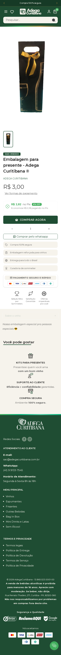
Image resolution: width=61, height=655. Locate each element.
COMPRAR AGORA (32, 219)
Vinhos (10, 496)
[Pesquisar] (53, 20)
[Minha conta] (49, 12)
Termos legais (14, 545)
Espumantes (13, 501)
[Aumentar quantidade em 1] (49, 229)
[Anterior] (4, 3)
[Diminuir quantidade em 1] (12, 229)
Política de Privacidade (20, 565)
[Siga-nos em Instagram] (29, 439)
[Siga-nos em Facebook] (24, 439)
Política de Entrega (17, 550)
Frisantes (11, 506)
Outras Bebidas (15, 511)
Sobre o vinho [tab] (13, 315)
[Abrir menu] (6, 11)
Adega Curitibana (15, 178)
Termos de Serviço (17, 560)
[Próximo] (57, 3)
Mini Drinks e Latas (17, 521)
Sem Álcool (13, 526)
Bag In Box (13, 516)
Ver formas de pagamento (21, 193)
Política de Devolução (19, 555)
